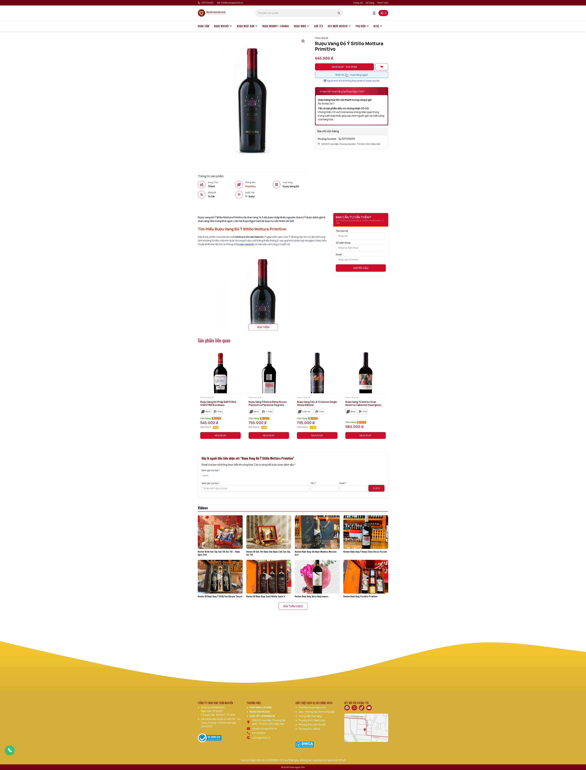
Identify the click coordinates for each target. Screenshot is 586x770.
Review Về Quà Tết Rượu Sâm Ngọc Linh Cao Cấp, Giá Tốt (268, 553)
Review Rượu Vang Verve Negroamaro (311, 596)
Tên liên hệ (342, 231)
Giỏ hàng (369, 2)
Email (339, 254)
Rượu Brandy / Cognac (275, 26)
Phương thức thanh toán (311, 720)
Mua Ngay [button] (220, 435)
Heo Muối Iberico (338, 26)
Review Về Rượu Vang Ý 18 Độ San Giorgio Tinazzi (220, 596)
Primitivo (250, 186)
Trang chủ (358, 2)
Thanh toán (382, 2)
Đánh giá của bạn (211, 470)
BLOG (376, 26)
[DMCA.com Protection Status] (304, 745)
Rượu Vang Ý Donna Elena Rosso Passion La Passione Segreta (268, 403)
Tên (313, 483)
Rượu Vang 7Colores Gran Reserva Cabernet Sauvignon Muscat (363, 403)
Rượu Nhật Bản (245, 26)
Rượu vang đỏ (321, 37)
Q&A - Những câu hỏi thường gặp (316, 711)
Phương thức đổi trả (309, 728)
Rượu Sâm (203, 26)
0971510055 (207, 2)
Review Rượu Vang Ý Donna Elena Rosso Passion (365, 551)
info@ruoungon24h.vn (232, 2)
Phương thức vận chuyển (312, 724)
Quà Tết (318, 26)
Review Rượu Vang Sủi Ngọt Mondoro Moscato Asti (315, 553)
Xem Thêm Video (293, 606)
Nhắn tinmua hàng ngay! (351, 74)
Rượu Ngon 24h (297, 767)
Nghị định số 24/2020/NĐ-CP (266, 760)
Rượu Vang (300, 26)
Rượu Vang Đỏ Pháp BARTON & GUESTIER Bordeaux (218, 403)
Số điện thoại (343, 242)
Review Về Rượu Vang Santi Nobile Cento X (265, 596)
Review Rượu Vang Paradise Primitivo (360, 596)
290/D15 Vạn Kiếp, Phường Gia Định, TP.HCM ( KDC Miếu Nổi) (350, 144)
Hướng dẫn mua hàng (310, 716)
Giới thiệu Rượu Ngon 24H (312, 707)
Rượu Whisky (221, 26)
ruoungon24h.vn (261, 737)
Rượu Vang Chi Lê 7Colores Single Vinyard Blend (317, 403)
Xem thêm (263, 327)
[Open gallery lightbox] (303, 41)
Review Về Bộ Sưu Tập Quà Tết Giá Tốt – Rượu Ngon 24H (219, 553)
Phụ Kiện (360, 26)
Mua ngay (344, 67)
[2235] (381, 66)
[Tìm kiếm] (339, 13)
